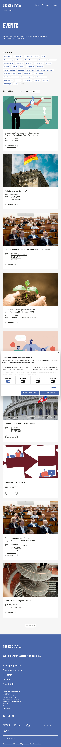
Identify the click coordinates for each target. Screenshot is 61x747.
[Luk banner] (58, 352)
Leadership (27, 73)
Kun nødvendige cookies (30, 392)
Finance (14, 66)
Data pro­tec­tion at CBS (9, 744)
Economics (19, 63)
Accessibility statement (22, 744)
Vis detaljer (53, 387)
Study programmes (12, 666)
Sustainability (8, 60)
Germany (40, 66)
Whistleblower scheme (35, 744)
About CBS (8, 684)
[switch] (23, 381)
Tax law (45, 80)
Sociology (7, 83)
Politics (18, 80)
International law (9, 73)
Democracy (51, 60)
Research (7, 675)
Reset (22, 83)
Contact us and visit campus (11, 701)
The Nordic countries (11, 77)
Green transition (9, 70)
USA (15, 83)
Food (21, 66)
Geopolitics (30, 66)
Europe (6, 66)
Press (4, 703)
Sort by (28, 91)
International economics (45, 70)
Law (19, 73)
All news (5, 706)
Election (29, 63)
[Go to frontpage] (12, 5)
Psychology (27, 80)
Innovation (30, 70)
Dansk (37, 5)
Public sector (41, 77)
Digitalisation (8, 63)
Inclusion (21, 70)
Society (37, 80)
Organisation (8, 80)
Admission (7, 56)
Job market (18, 56)
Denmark (42, 60)
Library (6, 679)
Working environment (32, 56)
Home (5, 10)
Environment (39, 63)
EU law (48, 63)
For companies (7, 708)
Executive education (12, 670)
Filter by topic (7, 52)
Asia (43, 56)
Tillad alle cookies (50, 392)
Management (39, 73)
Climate (18, 60)
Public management (27, 77)
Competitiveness (30, 60)
